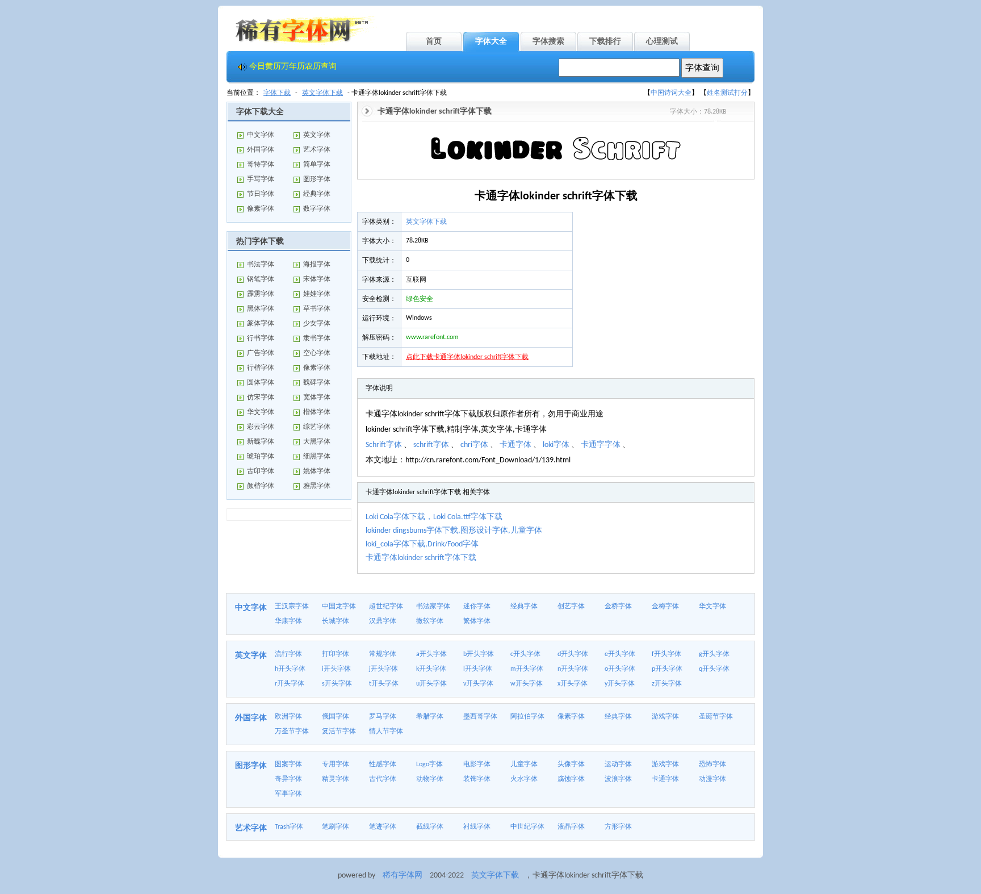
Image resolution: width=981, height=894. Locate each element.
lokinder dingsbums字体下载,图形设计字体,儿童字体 (454, 531)
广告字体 (260, 353)
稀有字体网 (402, 875)
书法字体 (260, 264)
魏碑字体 (316, 382)
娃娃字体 (316, 294)
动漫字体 (712, 779)
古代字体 (382, 779)
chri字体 (474, 445)
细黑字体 (316, 456)
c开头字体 (525, 654)
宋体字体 (316, 279)
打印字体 (335, 654)
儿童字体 (524, 764)
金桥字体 (618, 606)
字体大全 (491, 41)
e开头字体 (620, 654)
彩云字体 (260, 427)
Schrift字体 (384, 445)
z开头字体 (667, 683)
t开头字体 (384, 683)
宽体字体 (316, 397)
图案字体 (288, 764)
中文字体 (260, 135)
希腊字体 (429, 716)
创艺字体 (571, 606)
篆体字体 (260, 323)
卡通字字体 (601, 445)
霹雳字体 (260, 294)
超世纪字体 (386, 606)
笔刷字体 (335, 827)
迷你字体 (477, 606)
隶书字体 (316, 338)
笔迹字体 (382, 827)
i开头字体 (336, 669)
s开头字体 (337, 683)
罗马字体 (382, 716)
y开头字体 (620, 683)
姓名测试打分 (727, 93)
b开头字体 (478, 654)
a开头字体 (431, 654)
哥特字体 (260, 164)
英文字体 (316, 135)
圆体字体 (260, 382)
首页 (434, 41)
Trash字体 (289, 827)
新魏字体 (260, 441)
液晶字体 (571, 827)
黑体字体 (260, 309)
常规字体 (382, 654)
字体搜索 (548, 41)
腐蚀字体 (571, 779)
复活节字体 (339, 731)
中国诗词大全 (671, 93)
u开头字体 (431, 683)
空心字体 (316, 353)
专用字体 (335, 764)
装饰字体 (477, 779)
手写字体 (260, 179)
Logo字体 (429, 764)
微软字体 (429, 621)
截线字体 (429, 827)
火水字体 (524, 779)
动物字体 (429, 779)
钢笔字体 (260, 279)
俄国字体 (335, 716)
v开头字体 (478, 683)
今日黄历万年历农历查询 (293, 66)
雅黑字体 (316, 486)
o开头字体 (620, 669)
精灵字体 (335, 779)
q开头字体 (714, 669)
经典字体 (316, 194)
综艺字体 (316, 427)
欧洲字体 (288, 716)
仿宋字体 (260, 397)
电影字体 (477, 764)
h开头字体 (290, 669)
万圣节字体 (292, 731)
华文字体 (260, 412)
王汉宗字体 (292, 606)
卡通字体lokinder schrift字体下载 (421, 558)
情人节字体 (386, 731)
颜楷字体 (260, 486)
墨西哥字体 (480, 716)
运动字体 (618, 764)
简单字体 (316, 164)
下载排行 (605, 41)
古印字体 (260, 471)
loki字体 (556, 445)
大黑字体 (316, 441)
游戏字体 (665, 716)
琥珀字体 (260, 456)
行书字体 (260, 338)
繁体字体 (477, 621)
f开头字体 (666, 654)
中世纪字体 (527, 827)
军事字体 (288, 794)
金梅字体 (665, 606)
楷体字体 (316, 412)
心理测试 (662, 41)
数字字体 (316, 209)
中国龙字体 (339, 606)
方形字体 (618, 827)
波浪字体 (618, 779)
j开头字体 (383, 669)
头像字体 (571, 764)
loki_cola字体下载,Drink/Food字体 (422, 544)
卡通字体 (515, 445)
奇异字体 (288, 779)
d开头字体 (572, 654)
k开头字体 (431, 669)
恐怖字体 (712, 764)
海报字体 (316, 264)
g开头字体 (714, 654)
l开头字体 (477, 669)
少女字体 (316, 323)
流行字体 (288, 654)
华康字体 (288, 621)
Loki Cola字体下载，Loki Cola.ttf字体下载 (434, 517)
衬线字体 (477, 827)
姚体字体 (316, 471)
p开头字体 (667, 669)
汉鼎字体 (382, 621)
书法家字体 (433, 606)
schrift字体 (431, 445)
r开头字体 (289, 683)
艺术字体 (316, 150)
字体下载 (277, 93)
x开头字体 (572, 683)
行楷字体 (260, 368)
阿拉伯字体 (527, 716)
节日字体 (260, 194)
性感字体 (382, 764)
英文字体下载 (322, 93)
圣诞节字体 (716, 716)
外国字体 (260, 150)
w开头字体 (526, 683)
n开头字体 (572, 669)
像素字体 (260, 209)
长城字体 (335, 621)
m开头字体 (526, 669)
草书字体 (316, 309)
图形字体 (316, 179)
